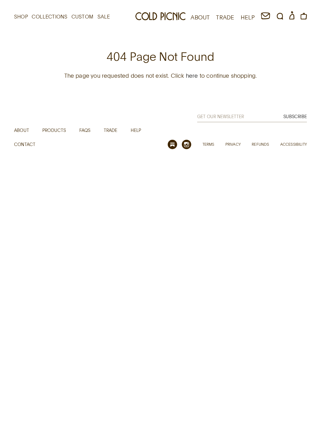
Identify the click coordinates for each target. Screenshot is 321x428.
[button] (280, 17)
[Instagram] (186, 144)
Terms (208, 144)
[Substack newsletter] (172, 144)
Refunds (260, 144)
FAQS (85, 130)
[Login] (291, 17)
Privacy (233, 144)
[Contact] (265, 17)
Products (54, 130)
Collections (49, 16)
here (192, 75)
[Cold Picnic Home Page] (160, 17)
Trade (111, 130)
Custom (82, 16)
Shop (21, 16)
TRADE (225, 17)
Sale (103, 16)
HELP (248, 17)
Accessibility (293, 144)
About (21, 130)
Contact (24, 144)
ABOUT (200, 17)
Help (136, 130)
